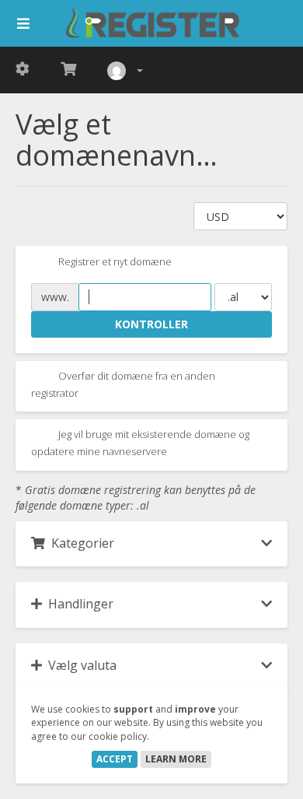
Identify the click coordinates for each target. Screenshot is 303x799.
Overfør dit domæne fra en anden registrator (123, 384)
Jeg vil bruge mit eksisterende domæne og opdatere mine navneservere (140, 443)
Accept (114, 759)
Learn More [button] (176, 759)
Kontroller (151, 324)
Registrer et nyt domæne (114, 261)
